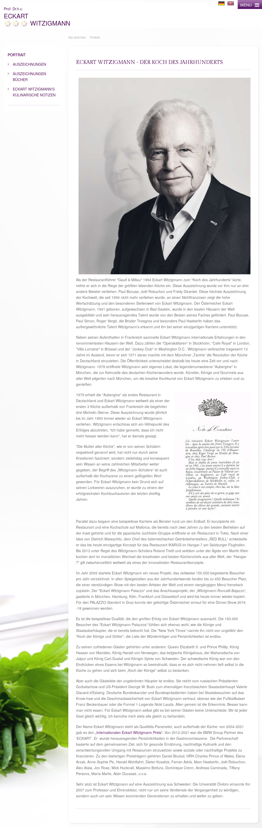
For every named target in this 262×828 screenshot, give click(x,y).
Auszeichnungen (29, 64)
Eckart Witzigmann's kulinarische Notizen (34, 91)
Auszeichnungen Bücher (29, 76)
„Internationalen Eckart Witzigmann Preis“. (129, 732)
